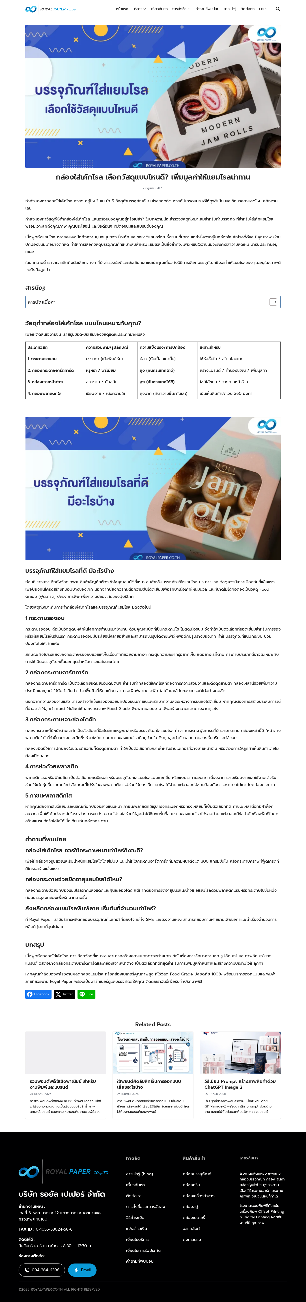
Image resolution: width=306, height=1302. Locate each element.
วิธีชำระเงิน (135, 1217)
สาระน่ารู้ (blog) (139, 1174)
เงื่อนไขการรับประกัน (143, 1250)
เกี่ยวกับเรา (159, 9)
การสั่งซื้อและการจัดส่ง (145, 1207)
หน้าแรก (122, 9)
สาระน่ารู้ (230, 9)
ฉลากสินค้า (192, 1228)
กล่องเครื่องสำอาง (199, 1196)
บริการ (137, 9)
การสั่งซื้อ (179, 9)
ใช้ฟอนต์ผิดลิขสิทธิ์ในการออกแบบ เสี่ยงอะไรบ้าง (149, 1084)
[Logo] (50, 9)
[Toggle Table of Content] (271, 302)
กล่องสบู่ (190, 1207)
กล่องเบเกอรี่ (194, 1217)
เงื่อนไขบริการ (137, 1239)
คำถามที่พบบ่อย (207, 9)
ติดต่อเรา (248, 9)
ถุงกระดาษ (192, 1239)
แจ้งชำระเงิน (136, 1228)
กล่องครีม (191, 1185)
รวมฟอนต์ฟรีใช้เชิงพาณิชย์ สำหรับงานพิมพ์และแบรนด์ (63, 1084)
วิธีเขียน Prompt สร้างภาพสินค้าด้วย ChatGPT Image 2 (240, 1084)
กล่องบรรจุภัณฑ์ (197, 1174)
